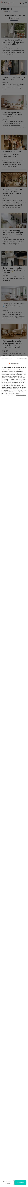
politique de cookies (21, 395)
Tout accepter (20, 1182)
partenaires (20, 371)
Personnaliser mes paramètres (7, 1182)
